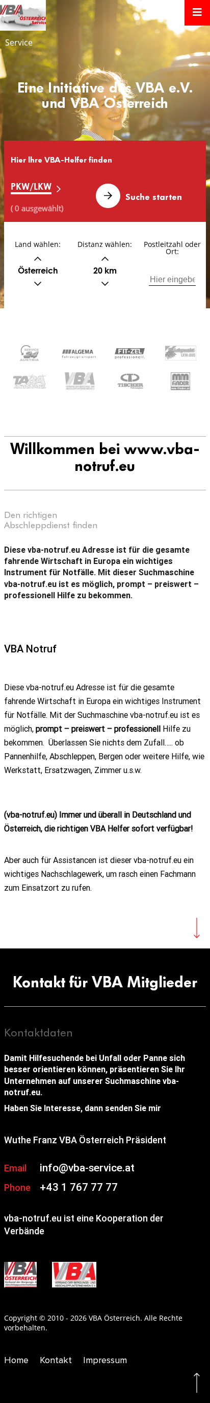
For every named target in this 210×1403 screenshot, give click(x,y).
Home (16, 1360)
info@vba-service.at (87, 1168)
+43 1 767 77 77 (79, 1187)
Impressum (105, 1360)
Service (19, 42)
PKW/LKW (31, 186)
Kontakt (56, 1360)
